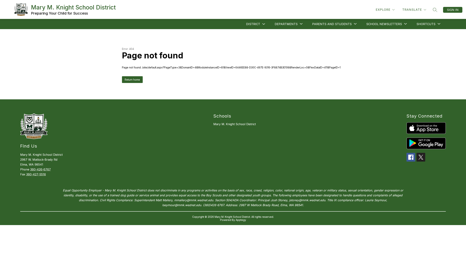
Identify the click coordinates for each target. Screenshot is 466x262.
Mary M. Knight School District (234, 124)
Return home (132, 79)
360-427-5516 (36, 174)
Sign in (453, 10)
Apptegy (241, 219)
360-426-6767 (40, 169)
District (253, 24)
